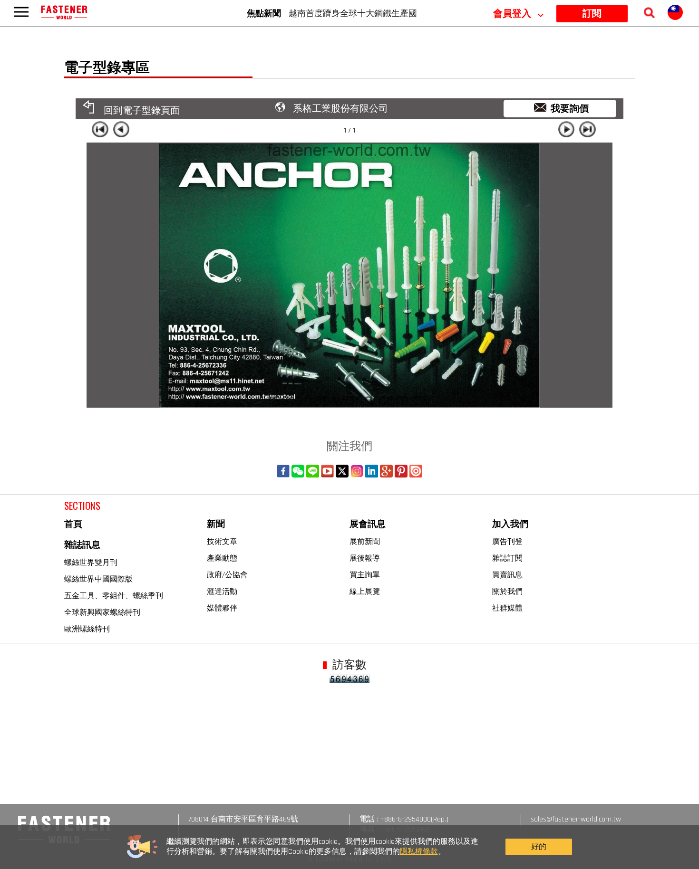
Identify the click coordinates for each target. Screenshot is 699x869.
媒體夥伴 (222, 607)
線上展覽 (365, 591)
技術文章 (222, 541)
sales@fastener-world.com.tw (576, 819)
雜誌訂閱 (507, 558)
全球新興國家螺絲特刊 (102, 612)
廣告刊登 (507, 541)
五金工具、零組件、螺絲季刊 (113, 595)
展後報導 (365, 558)
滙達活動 (222, 591)
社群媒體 (507, 607)
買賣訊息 (507, 574)
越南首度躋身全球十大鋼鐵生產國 (353, 13)
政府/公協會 (227, 574)
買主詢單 (365, 574)
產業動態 (222, 558)
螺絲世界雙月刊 (90, 562)
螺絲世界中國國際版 (98, 578)
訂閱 (592, 14)
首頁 (73, 524)
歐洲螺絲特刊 (87, 628)
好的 (538, 847)
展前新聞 (365, 541)
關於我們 (507, 591)
